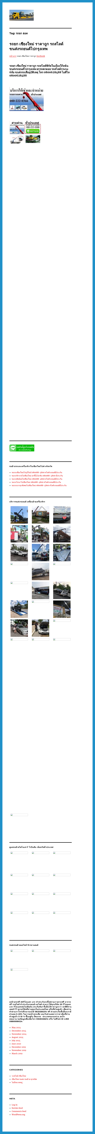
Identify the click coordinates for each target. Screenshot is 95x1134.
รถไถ (37, 366)
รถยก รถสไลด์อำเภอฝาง (40, 252)
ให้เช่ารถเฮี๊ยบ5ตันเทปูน (28, 427)
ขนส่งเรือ (37, 179)
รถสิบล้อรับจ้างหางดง (45, 317)
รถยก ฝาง (61, 244)
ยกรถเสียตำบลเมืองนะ (58, 208)
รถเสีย (47, 356)
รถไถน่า (42, 366)
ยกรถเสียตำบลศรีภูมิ (39, 203)
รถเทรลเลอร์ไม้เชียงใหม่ (24, 354)
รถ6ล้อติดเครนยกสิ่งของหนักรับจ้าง (48, 215)
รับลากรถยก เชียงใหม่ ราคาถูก (42, 381)
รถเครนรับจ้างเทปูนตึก (31, 349)
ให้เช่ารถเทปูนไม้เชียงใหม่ (37, 425)
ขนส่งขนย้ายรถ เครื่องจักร (34, 174)
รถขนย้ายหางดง (37, 220)
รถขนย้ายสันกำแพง (60, 218)
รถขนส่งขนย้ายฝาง (41, 222)
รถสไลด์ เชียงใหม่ (19, 1076)
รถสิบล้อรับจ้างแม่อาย (41, 320)
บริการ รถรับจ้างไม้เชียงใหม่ (25, 183)
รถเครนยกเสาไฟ (65, 344)
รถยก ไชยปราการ (34, 274)
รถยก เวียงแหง (38, 271)
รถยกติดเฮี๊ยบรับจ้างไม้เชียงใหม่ (28, 276)
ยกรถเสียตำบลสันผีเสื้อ (54, 203)
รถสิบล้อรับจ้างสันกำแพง (58, 315)
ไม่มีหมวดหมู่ (30, 166)
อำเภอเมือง (67, 403)
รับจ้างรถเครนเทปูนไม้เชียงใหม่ (56, 376)
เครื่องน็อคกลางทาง (56, 415)
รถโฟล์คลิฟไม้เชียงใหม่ (57, 364)
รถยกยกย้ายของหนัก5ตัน (24, 281)
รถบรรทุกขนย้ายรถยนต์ (60, 237)
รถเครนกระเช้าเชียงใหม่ (56, 327)
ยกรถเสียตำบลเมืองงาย (42, 208)
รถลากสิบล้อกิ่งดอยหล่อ (31, 303)
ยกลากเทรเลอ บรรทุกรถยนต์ (24, 213)
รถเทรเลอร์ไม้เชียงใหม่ (59, 354)
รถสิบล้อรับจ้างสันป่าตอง (30, 317)
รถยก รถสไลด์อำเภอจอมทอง (23, 249)
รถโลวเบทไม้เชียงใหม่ (28, 366)
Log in (14, 1105)
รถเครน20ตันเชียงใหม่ (40, 327)
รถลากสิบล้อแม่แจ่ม (38, 308)
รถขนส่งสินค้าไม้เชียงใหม (31, 230)
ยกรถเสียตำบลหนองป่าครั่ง (22, 205)
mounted (36, 169)
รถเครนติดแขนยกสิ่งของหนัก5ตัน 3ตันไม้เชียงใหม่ (43, 330)
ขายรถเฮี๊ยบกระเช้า (47, 179)
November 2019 (19, 1050)
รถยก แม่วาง (56, 271)
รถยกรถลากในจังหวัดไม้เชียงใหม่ (35, 283)
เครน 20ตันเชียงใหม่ (60, 405)
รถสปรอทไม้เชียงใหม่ (61, 310)
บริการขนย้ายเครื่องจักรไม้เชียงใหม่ (46, 183)
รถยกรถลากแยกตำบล (16, 283)
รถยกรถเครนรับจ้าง (53, 283)
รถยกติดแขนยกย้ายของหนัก (48, 276)
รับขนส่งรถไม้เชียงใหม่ (23, 373)
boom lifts (40, 166)
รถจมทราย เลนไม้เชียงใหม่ (38, 232)
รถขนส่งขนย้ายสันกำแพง (25, 225)
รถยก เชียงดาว (65, 269)
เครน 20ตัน (49, 405)
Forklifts (29, 169)
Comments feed (19, 1111)
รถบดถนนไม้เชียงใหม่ (45, 237)
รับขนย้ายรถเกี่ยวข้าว (23, 369)
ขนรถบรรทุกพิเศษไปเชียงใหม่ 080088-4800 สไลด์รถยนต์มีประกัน (39, 485)
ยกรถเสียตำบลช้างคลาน (55, 196)
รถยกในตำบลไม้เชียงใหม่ (24, 291)
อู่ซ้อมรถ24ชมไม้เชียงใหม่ (18, 405)
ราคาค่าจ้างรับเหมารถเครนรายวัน (27, 386)
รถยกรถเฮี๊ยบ (32, 286)
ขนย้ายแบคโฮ (59, 171)
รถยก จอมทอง (31, 244)
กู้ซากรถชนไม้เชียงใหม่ (23, 171)
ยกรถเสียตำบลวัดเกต (25, 203)
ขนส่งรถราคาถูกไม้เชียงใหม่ (35, 176)
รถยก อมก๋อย (48, 269)
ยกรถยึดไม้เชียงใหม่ (40, 196)
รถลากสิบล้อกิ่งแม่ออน (46, 303)
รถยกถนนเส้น (63, 276)
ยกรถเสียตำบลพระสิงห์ (56, 201)
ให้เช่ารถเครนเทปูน (22, 425)
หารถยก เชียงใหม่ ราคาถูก (38, 403)
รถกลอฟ (19, 218)
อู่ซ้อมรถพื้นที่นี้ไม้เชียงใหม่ (36, 405)
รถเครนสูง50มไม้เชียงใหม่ (22, 352)
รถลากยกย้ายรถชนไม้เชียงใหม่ (26, 300)
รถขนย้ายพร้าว (37, 218)
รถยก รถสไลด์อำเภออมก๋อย (49, 257)
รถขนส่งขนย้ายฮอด (29, 227)
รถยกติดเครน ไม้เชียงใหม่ (49, 274)
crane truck (64, 166)
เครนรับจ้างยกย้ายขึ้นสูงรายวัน (26, 412)
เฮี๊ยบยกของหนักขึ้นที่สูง (17, 420)
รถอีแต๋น (35, 322)
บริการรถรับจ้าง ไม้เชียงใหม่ (27, 186)
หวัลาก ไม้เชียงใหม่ (22, 403)
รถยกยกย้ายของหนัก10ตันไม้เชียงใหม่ (36, 278)
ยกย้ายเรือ (29, 196)
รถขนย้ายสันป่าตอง (24, 220)
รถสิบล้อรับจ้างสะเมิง (42, 315)
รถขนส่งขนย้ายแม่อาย (58, 227)
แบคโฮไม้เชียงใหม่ (32, 420)
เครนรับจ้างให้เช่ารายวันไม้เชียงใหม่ (49, 412)
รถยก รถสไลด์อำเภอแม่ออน (55, 264)
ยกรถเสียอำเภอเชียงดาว (43, 210)
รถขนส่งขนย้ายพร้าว (55, 222)
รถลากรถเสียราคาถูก (59, 300)
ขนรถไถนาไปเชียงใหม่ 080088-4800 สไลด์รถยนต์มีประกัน (36, 482)
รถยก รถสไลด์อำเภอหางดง (30, 257)
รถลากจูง (63, 296)
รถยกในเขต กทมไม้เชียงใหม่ (28, 293)
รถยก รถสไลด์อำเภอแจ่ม (60, 261)
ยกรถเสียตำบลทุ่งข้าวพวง (59, 198)
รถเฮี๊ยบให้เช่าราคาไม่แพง (53, 361)
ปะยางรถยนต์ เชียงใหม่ (51, 191)
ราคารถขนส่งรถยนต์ (31, 395)
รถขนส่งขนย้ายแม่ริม (43, 227)
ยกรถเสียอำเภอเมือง (58, 210)
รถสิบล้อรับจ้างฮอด (59, 317)
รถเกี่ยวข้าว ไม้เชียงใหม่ (32, 325)
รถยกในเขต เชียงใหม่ (57, 293)
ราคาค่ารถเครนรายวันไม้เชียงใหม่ (51, 388)
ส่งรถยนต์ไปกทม (35, 400)
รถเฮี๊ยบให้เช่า (39, 361)
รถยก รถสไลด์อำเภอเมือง (24, 261)
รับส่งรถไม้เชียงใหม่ (59, 381)
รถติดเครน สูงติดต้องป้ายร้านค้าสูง (46, 235)
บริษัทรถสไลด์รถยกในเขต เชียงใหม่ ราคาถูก (28, 191)
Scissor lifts (45, 169)
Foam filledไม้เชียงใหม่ (17, 169)
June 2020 (16, 1044)
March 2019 (17, 1053)
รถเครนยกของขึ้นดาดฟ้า (38, 335)
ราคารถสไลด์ (59, 395)
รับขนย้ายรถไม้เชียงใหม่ (39, 369)
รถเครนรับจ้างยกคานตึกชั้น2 (56, 347)
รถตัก (59, 232)
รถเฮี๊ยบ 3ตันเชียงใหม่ (56, 356)
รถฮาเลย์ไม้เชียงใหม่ (45, 322)
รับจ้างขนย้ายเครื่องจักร (39, 373)
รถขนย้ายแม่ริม (48, 220)
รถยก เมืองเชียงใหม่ (26, 271)
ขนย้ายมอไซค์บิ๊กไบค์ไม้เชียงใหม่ (43, 171)
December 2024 (19, 1031)
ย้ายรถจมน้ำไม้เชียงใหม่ (42, 213)
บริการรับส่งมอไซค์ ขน (62, 186)
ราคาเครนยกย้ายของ (43, 398)
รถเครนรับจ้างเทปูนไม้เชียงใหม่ (49, 349)
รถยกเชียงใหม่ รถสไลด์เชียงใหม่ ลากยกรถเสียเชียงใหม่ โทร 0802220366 (33, 1127)
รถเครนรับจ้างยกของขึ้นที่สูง (37, 347)
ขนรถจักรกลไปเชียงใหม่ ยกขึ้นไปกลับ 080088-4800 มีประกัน (37, 475)
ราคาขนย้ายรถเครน (29, 383)
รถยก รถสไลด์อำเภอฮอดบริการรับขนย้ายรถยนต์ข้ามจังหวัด (36, 259)
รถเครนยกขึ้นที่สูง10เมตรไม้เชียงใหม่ (28, 337)
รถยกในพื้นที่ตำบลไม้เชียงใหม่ (57, 291)
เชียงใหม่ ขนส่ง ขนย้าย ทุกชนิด (24, 1079)
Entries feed (17, 1108)
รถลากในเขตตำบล (47, 310)
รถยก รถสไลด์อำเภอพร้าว (57, 252)
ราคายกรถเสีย (19, 395)
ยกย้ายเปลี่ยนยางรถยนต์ (17, 196)
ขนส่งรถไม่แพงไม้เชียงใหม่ (54, 176)
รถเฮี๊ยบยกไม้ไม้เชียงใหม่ (47, 359)
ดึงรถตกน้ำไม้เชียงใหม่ (43, 181)
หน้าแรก (12, 56)
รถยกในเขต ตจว (44, 293)
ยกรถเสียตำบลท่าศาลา (42, 198)
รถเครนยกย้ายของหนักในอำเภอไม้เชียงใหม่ (52, 339)
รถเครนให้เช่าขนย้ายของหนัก (51, 352)
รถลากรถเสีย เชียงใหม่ (44, 300)
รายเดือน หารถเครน (22, 400)
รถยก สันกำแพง (58, 266)
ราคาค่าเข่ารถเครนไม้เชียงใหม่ (28, 393)
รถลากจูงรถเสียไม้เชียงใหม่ (24, 298)
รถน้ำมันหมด (20, 237)
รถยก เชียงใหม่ (14, 271)
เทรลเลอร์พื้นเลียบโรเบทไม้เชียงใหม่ (58, 417)
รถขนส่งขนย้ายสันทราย (42, 225)
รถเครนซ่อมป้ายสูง (20, 330)
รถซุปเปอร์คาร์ (52, 232)
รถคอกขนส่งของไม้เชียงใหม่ (50, 230)
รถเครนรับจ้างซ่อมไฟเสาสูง (18, 347)
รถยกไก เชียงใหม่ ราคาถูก (25, 296)
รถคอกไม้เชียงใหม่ (22, 232)
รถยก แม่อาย (65, 271)
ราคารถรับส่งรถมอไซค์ (46, 395)
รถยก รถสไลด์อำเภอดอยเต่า (22, 252)
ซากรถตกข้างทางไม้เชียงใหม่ (25, 181)
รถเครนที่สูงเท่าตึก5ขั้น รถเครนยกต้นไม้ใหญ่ (28, 332)
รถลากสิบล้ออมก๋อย (26, 305)
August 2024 (17, 1037)
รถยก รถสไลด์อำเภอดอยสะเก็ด (44, 249)
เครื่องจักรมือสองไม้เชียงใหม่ (21, 415)
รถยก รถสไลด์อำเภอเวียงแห (42, 261)
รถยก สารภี (30, 269)
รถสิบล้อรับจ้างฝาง (15, 315)
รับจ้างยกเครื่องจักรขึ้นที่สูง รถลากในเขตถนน (30, 376)
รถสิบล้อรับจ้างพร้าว (28, 315)
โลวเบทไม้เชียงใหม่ (22, 422)
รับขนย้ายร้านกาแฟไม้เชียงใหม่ (57, 369)
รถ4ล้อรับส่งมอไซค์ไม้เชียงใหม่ (26, 215)
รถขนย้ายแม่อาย (59, 220)
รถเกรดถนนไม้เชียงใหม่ (61, 322)
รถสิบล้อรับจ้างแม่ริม (26, 320)
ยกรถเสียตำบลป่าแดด (27, 201)
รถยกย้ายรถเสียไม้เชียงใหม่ (42, 281)
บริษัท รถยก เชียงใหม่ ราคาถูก (41, 188)
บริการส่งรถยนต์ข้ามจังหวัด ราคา (20, 188)
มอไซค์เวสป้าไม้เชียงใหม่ (62, 193)
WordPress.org (18, 1114)
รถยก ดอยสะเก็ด (42, 244)
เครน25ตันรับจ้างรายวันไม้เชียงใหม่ (21, 408)
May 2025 (16, 1027)
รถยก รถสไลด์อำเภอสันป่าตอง (54, 254)
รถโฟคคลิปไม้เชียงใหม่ (41, 364)
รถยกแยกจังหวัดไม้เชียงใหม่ (18, 288)
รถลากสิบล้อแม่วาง (25, 308)
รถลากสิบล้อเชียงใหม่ (41, 305)
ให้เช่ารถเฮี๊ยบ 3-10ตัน (54, 425)
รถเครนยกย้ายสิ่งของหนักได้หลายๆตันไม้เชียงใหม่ (43, 342)
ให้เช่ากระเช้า (33, 422)
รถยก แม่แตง (23, 274)
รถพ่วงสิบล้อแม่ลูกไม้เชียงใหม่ (32, 242)
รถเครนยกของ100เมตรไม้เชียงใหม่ (55, 332)
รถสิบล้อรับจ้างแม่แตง (56, 320)
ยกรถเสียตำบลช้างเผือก (26, 198)
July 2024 (16, 1040)
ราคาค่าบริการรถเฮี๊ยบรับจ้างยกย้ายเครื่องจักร (54, 386)
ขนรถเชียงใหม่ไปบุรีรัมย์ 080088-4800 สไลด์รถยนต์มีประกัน (37, 472)
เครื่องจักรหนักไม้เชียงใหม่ (40, 415)
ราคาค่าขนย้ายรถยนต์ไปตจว (46, 383)
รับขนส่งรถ (51, 371)
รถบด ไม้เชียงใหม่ (31, 237)
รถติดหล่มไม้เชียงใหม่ (27, 235)
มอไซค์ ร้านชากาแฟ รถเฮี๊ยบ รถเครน (41, 193)
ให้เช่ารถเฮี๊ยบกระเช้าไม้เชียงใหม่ (48, 427)
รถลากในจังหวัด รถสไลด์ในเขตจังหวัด (28, 310)
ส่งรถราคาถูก (46, 400)
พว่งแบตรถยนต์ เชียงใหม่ (20, 193)
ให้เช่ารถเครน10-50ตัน (46, 422)
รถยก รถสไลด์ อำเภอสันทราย (23, 247)
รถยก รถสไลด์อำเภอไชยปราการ (33, 266)
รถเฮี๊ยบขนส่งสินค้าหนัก (30, 359)
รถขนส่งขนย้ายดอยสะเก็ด (25, 222)
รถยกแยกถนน (33, 288)
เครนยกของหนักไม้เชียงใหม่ (18, 410)
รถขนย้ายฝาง (26, 218)
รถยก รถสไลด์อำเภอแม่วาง (36, 264)
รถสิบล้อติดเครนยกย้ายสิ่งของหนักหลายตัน (39, 313)
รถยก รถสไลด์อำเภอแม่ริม (18, 264)
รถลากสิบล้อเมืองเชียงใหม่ (56, 305)
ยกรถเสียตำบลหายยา (56, 205)
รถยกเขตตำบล (66, 286)
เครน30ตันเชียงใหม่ (47, 408)
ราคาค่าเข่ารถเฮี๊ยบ (45, 393)
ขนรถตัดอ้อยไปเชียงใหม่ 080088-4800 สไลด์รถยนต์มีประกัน (37, 479)
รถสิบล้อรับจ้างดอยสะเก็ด (62, 313)
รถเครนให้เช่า (36, 352)
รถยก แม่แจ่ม (13, 274)
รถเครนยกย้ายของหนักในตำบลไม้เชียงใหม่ (23, 339)
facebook (41, 56)
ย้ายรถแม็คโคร (56, 213)
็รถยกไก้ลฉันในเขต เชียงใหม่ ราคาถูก (47, 296)
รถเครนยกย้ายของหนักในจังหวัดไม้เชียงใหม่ (55, 337)
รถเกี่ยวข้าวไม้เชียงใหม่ (48, 325)
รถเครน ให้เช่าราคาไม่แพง (23, 327)
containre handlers (52, 166)
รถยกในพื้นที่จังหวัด (39, 291)
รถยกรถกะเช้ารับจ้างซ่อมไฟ (61, 281)
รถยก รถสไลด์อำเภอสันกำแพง (33, 254)
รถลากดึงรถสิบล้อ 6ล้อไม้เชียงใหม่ (45, 298)
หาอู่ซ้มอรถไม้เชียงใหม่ (55, 403)
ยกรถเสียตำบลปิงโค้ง (41, 201)
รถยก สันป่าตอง (21, 269)
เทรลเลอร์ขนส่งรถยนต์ (38, 417)
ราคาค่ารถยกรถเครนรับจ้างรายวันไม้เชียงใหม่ (24, 388)
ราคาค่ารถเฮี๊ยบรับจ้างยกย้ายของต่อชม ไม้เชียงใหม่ (35, 391)
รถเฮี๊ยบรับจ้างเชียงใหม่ (27, 361)
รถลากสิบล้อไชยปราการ (54, 308)
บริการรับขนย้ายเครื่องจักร (45, 186)
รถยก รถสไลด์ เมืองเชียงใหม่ (43, 247)
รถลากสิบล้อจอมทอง (61, 303)
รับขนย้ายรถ (50, 366)
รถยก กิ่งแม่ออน (21, 244)
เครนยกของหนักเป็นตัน (62, 408)
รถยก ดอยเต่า (53, 244)
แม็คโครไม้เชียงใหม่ (45, 420)
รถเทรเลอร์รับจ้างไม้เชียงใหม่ (42, 354)
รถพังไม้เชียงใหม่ (48, 242)
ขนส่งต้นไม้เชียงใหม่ (50, 174)
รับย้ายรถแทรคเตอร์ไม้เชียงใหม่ (57, 378)
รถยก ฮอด (56, 269)
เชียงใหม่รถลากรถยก (23, 417)
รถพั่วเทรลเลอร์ (60, 242)
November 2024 (19, 1034)
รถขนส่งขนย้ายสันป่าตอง (58, 225)
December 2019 (19, 1047)
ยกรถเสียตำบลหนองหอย (40, 205)
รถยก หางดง (39, 269)
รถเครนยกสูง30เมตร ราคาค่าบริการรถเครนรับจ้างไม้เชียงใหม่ (38, 344)
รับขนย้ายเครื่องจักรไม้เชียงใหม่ (36, 371)
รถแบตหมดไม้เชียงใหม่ (25, 364)
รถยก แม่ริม (48, 271)
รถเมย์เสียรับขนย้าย (37, 356)
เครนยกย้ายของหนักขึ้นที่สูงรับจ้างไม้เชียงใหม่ (44, 410)
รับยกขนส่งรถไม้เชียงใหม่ (37, 378)
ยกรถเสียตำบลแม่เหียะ (27, 210)
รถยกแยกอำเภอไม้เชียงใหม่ (48, 288)
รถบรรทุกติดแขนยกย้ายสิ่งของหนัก (35, 239)
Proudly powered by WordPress (71, 1127)
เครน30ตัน (37, 408)
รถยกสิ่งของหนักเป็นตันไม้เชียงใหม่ (49, 286)
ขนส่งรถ (60, 174)
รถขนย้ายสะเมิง (48, 218)
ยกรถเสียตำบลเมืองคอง (27, 208)
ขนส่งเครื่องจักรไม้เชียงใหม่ (24, 179)
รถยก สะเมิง (48, 266)
